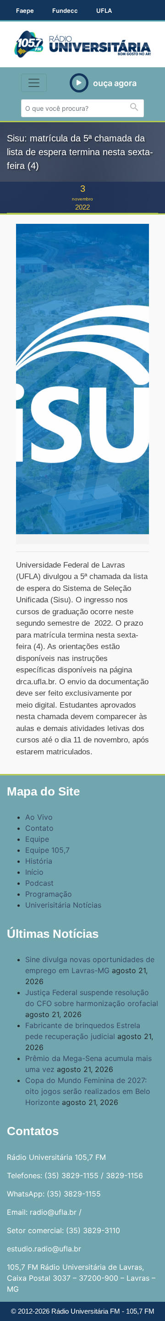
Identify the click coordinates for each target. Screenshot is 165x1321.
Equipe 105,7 (47, 850)
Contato (39, 828)
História (38, 861)
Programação (48, 894)
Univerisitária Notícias (63, 905)
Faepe (25, 10)
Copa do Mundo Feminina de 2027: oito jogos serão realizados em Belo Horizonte (87, 1091)
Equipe (37, 839)
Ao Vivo (39, 817)
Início (34, 872)
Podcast (39, 883)
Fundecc (65, 10)
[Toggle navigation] (34, 83)
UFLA (104, 10)
